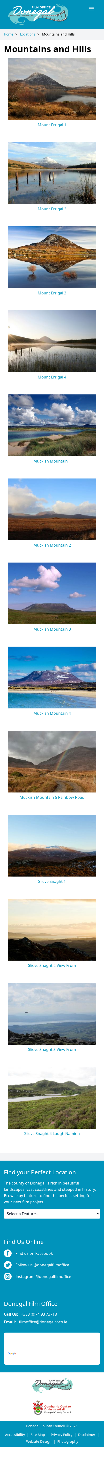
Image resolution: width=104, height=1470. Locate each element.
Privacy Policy (61, 1434)
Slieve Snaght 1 (52, 881)
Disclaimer (86, 1434)
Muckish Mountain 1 (52, 461)
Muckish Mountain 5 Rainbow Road (52, 797)
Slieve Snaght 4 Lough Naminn (52, 1133)
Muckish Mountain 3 (52, 629)
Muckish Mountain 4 (52, 713)
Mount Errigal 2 (52, 209)
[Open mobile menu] (91, 9)
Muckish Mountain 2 (52, 545)
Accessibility (15, 1434)
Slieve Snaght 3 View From (52, 1049)
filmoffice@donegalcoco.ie (43, 1322)
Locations (27, 34)
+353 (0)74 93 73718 (39, 1314)
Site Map (38, 1434)
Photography (67, 1441)
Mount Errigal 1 (52, 125)
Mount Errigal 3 (52, 293)
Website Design (39, 1441)
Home (8, 34)
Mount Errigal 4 (52, 377)
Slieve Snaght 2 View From (52, 965)
